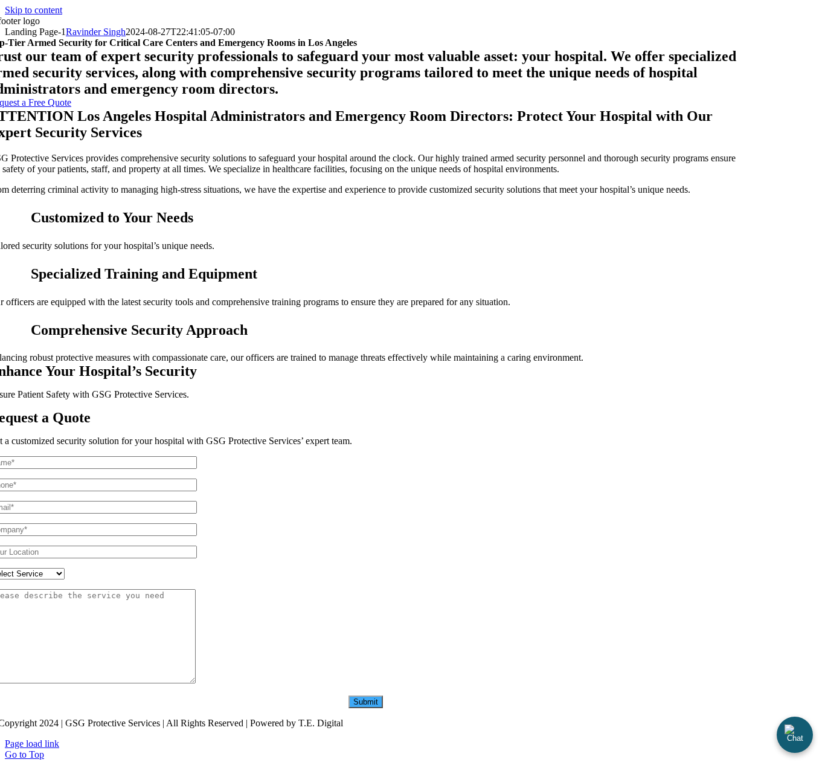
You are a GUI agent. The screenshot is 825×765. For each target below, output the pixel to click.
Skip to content (33, 10)
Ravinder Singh (96, 32)
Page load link (32, 743)
